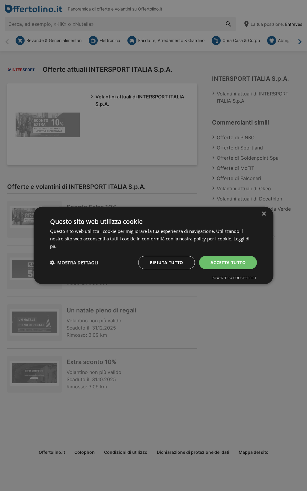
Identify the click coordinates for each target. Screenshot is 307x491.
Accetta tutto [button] (228, 262)
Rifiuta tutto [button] (166, 262)
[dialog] (153, 245)
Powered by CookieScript (234, 278)
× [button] (263, 214)
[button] (74, 262)
